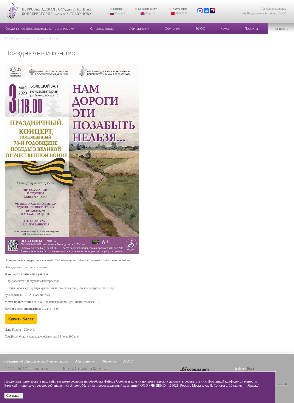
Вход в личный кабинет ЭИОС (266, 13)
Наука (224, 28)
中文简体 (181, 13)
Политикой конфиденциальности (232, 381)
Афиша (28, 38)
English (150, 13)
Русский (120, 13)
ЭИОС (200, 28)
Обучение (172, 28)
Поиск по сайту (147, 8)
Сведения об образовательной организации (39, 28)
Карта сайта (180, 8)
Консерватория (102, 28)
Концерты (281, 28)
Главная (117, 8)
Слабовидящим (276, 8)
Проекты (251, 28)
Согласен (14, 395)
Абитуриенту (139, 28)
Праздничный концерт (48, 38)
